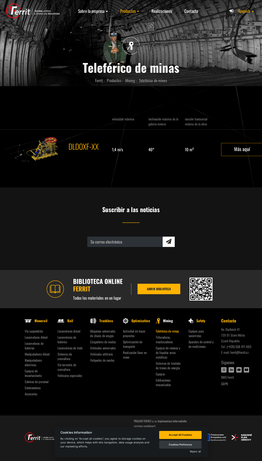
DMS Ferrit (227, 377)
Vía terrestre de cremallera (67, 367)
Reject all (195, 451)
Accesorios (31, 394)
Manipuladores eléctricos (33, 362)
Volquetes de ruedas (102, 360)
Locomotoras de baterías (34, 345)
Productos (128, 11)
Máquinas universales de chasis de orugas (102, 333)
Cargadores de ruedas (103, 341)
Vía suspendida (34, 331)
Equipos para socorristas (196, 333)
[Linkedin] (231, 370)
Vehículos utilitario (101, 354)
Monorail (41, 320)
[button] (246, 10)
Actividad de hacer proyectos (134, 333)
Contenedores (33, 387)
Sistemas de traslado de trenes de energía (168, 365)
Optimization (140, 320)
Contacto (191, 11)
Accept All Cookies (180, 434)
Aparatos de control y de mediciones (201, 344)
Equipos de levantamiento (33, 373)
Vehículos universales (103, 348)
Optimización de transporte (132, 344)
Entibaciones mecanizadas (163, 382)
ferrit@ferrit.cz (239, 352)
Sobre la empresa (91, 11)
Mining (168, 320)
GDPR (224, 383)
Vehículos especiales (70, 375)
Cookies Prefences (180, 444)
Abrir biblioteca (159, 289)
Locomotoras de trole (70, 348)
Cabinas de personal (37, 381)
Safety (200, 320)
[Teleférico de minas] (33, 149)
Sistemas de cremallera (65, 356)
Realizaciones (162, 11)
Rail (70, 320)
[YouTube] (239, 370)
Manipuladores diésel (37, 354)
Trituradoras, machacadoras (164, 339)
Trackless (106, 320)
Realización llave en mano (135, 355)
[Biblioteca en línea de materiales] (201, 289)
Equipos (160, 374)
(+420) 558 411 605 (239, 346)
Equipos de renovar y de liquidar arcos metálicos (168, 353)
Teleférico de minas (167, 331)
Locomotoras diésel (36, 337)
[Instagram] (224, 370)
